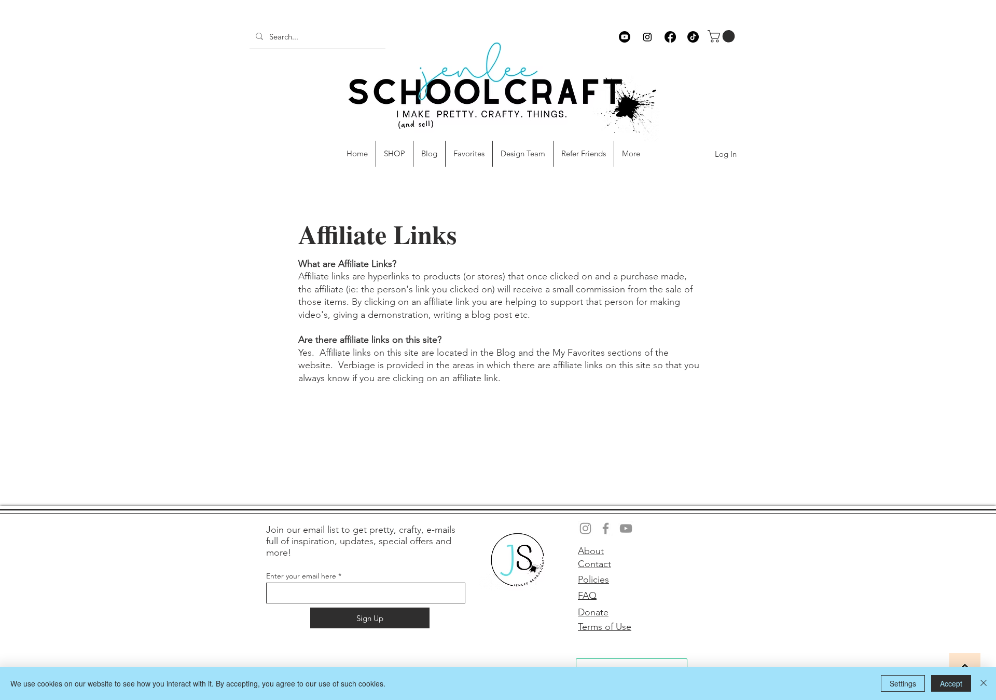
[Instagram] (647, 37)
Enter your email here (301, 576)
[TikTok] (693, 37)
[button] (723, 36)
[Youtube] (624, 37)
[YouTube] (625, 528)
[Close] (983, 683)
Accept (951, 683)
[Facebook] (670, 37)
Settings (903, 683)
